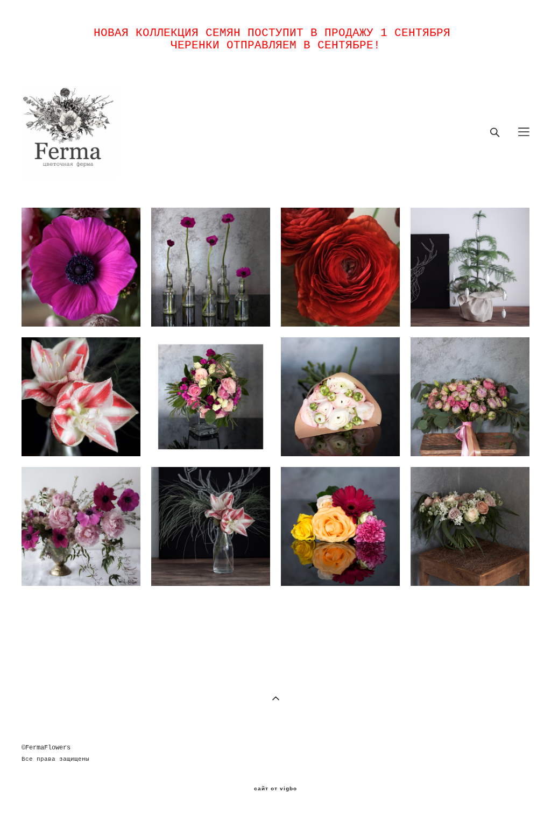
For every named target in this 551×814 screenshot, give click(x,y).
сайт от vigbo (275, 788)
